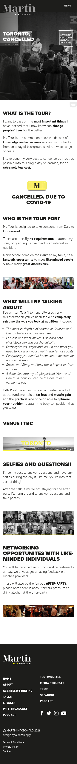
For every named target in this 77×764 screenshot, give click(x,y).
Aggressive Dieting (18, 691)
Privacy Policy (11, 747)
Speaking (47, 695)
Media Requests (52, 683)
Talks (7, 697)
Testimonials (50, 677)
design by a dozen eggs (17, 735)
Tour (44, 689)
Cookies (7, 751)
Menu (67, 5)
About (8, 684)
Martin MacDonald (19, 9)
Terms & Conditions (13, 742)
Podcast (9, 715)
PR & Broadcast (15, 709)
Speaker (9, 703)
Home (7, 679)
